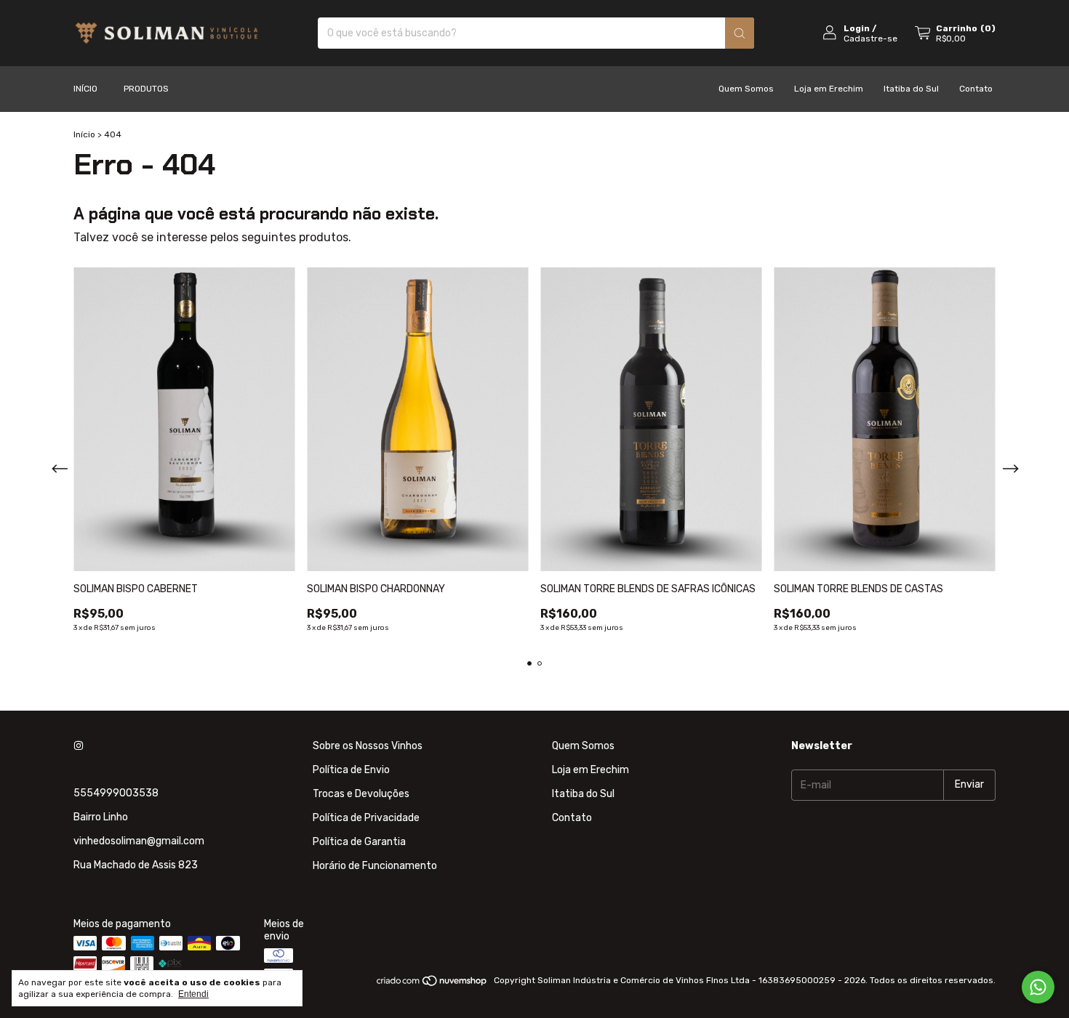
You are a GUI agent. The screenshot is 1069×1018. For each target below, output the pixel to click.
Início (85, 89)
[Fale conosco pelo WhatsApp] (1038, 987)
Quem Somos (746, 89)
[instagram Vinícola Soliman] (78, 746)
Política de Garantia (359, 842)
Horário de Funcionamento (375, 866)
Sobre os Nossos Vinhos (368, 746)
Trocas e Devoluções (361, 794)
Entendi (193, 994)
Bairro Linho (100, 817)
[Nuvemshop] (432, 984)
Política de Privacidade (366, 818)
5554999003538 (116, 793)
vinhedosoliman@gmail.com (138, 841)
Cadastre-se (870, 38)
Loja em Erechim (828, 89)
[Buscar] (739, 33)
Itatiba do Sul (911, 89)
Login (857, 28)
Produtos (146, 89)
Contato (976, 89)
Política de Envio (351, 770)
